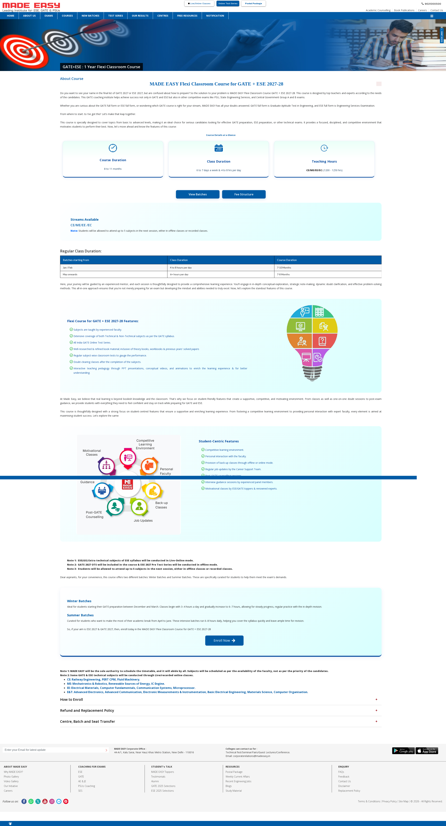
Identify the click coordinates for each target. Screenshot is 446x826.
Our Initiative (11, 782)
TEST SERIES (61, 15)
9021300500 (434, 3)
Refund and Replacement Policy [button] (79, 708)
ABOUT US (16, 15)
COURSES (34, 15)
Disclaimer (344, 782)
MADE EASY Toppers (162, 768)
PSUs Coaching (86, 782)
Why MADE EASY (13, 768)
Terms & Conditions (369, 797)
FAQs (341, 768)
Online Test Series (227, 3)
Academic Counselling (388, 9)
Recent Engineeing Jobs (238, 777)
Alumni (155, 777)
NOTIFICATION (118, 15)
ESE (80, 768)
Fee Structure (243, 194)
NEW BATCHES (47, 15)
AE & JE (82, 777)
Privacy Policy (389, 797)
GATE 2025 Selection (162, 782)
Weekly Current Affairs (238, 773)
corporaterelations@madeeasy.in (251, 752)
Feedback (343, 773)
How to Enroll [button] (68, 699)
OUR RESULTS (75, 15)
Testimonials (158, 773)
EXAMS (25, 15)
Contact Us (438, 9)
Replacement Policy (349, 787)
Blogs (229, 782)
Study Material (234, 787)
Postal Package (253, 3)
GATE (81, 773)
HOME (6, 15)
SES (80, 787)
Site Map (404, 797)
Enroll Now (223, 640)
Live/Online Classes (200, 3)
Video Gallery (11, 777)
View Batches (198, 194)
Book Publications (410, 9)
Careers (425, 9)
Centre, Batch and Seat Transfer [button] (80, 718)
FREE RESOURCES (101, 15)
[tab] (221, 699)
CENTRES (87, 15)
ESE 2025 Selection (162, 787)
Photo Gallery (11, 773)
